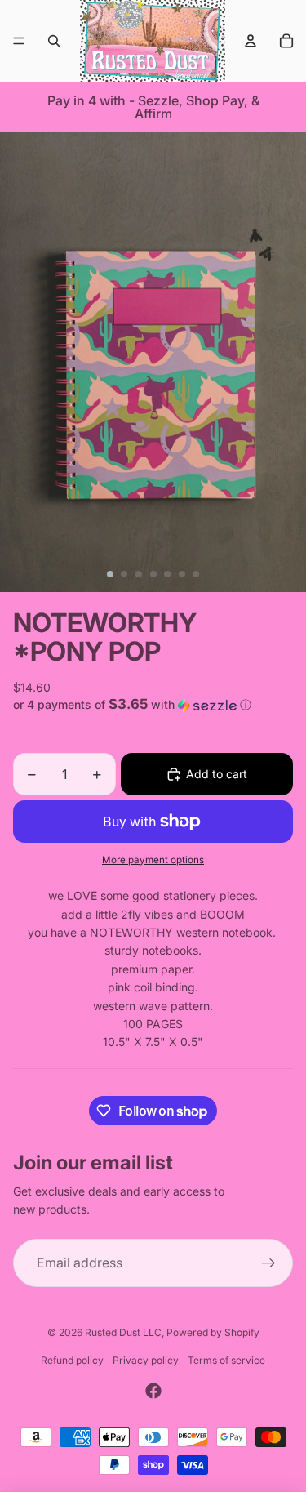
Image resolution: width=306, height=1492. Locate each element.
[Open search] (54, 41)
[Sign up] (268, 1263)
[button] (153, 705)
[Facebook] (153, 1391)
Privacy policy (146, 1360)
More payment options (153, 860)
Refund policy (72, 1360)
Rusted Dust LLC (123, 1332)
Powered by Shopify (212, 1332)
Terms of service (226, 1360)
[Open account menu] (250, 41)
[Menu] (19, 41)
